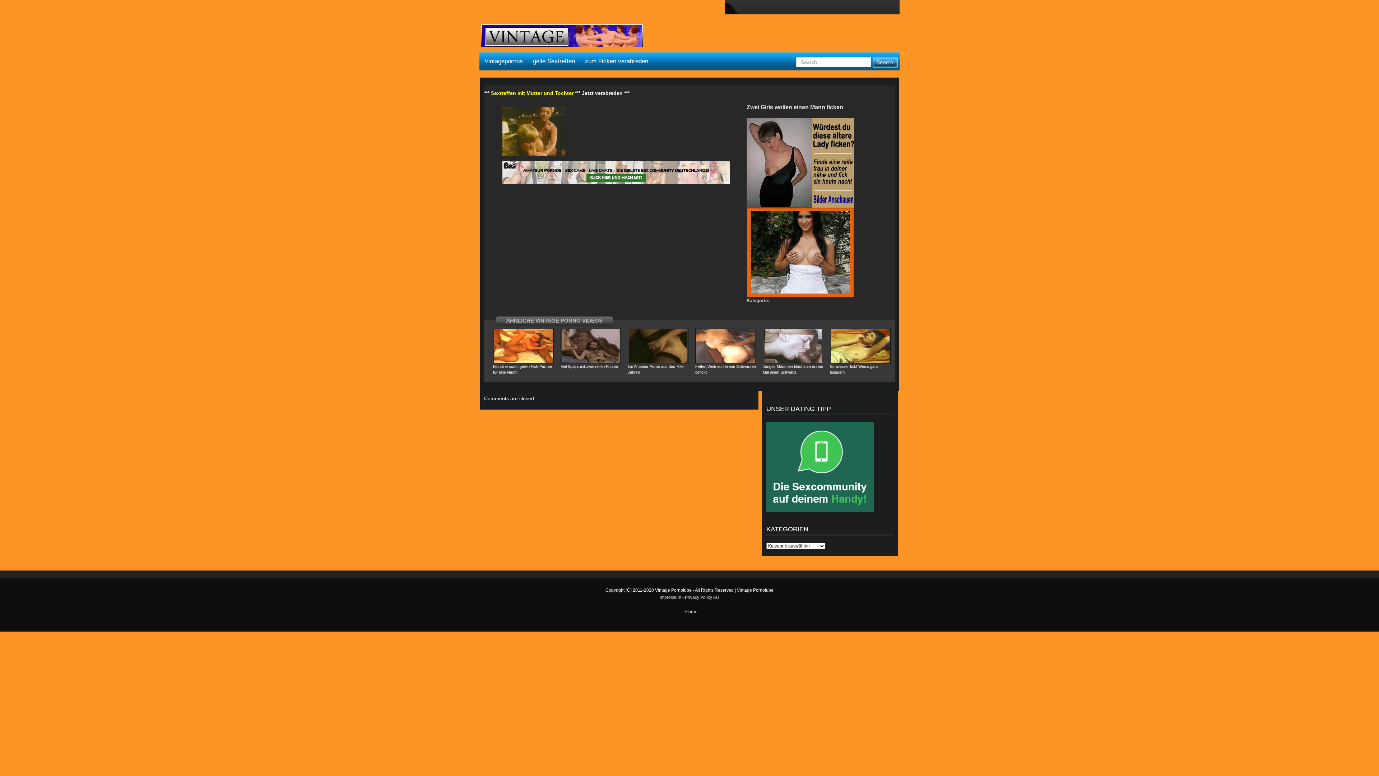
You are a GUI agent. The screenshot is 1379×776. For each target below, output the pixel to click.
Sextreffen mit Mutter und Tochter (532, 93)
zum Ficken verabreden (616, 61)
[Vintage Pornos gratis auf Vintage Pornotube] (562, 36)
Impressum (670, 597)
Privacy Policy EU (702, 597)
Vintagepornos (503, 61)
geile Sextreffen (554, 61)
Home (691, 611)
